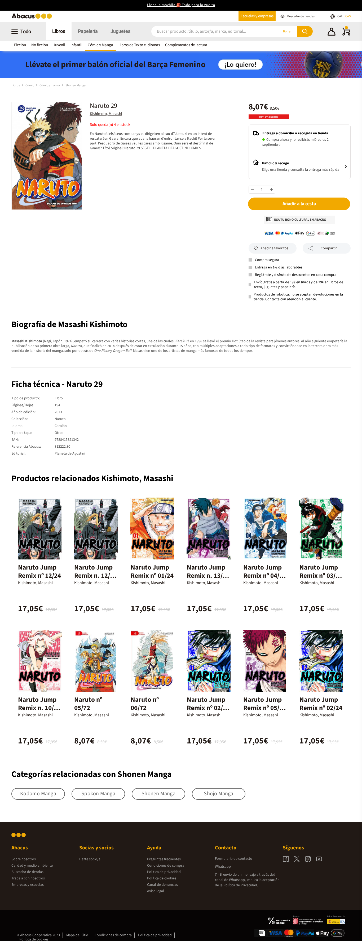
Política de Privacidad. (240, 885)
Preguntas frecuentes (164, 859)
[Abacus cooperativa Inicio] (33, 18)
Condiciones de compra (165, 865)
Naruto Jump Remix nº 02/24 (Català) (208, 708)
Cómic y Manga (100, 45)
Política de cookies (161, 878)
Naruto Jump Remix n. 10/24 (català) (39, 708)
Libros (58, 31)
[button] (331, 32)
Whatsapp (223, 866)
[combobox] (208, 31)
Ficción (20, 45)
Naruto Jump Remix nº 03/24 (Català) (320, 576)
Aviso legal (155, 891)
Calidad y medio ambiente (32, 865)
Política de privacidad (164, 872)
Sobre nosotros (23, 859)
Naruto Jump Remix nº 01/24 (152, 571)
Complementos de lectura (186, 45)
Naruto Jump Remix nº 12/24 (39, 571)
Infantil (76, 45)
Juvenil (59, 45)
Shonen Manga (75, 85)
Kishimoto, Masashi (106, 114)
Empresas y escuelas (27, 884)
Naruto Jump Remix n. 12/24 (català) (95, 576)
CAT (340, 16)
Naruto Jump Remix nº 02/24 (320, 704)
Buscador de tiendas (27, 872)
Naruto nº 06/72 (145, 704)
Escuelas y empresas (257, 16)
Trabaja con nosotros (28, 878)
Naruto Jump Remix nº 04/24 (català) (264, 576)
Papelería (88, 31)
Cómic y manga (49, 85)
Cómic (29, 85)
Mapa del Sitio (77, 935)
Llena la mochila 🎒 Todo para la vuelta (181, 5)
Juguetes (120, 31)
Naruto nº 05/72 (88, 704)
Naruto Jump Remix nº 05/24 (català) (264, 708)
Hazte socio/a (89, 859)
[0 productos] (346, 34)
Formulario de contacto (233, 858)
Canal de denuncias (162, 884)
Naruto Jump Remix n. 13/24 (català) (208, 576)
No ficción (39, 45)
